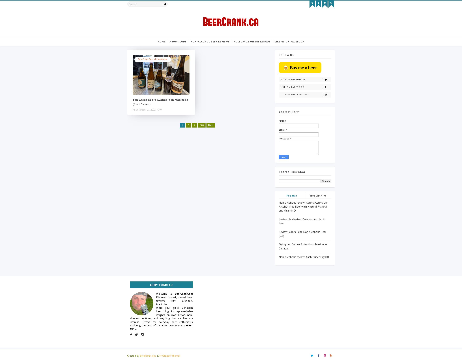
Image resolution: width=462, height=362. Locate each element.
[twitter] (312, 4)
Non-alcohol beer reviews (210, 41)
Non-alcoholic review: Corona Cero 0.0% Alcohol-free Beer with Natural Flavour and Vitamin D (303, 206)
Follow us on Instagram (252, 41)
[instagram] (325, 4)
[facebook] (318, 4)
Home (161, 41)
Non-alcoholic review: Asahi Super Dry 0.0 (304, 257)
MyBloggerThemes (170, 355)
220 (201, 125)
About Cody (178, 41)
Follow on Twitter (293, 79)
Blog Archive (318, 195)
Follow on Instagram (295, 94)
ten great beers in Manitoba (152, 59)
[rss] (331, 4)
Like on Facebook (292, 87)
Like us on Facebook (289, 41)
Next (210, 125)
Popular (292, 195)
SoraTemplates (148, 355)
